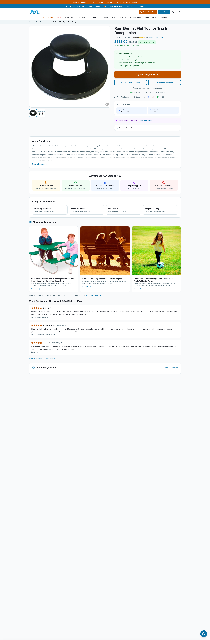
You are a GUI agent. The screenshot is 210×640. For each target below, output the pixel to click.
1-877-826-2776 (94, 6)
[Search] (173, 12)
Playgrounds (69, 17)
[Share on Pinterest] (153, 97)
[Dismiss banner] (208, 2)
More (164, 17)
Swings (95, 17)
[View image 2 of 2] (42, 113)
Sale (59, 17)
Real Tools (151, 17)
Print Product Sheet (124, 97)
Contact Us (140, 6)
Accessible (109, 17)
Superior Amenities (156, 37)
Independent (83, 17)
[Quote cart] (178, 12)
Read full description (40, 164)
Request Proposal (165, 82)
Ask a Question (172, 368)
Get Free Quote (92, 295)
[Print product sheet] (163, 97)
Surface (121, 17)
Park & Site (135, 17)
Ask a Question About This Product (148, 88)
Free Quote (164, 12)
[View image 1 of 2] (33, 113)
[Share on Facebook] (148, 97)
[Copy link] (144, 97)
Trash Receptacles (42, 22)
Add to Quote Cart (149, 74)
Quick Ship (48, 17)
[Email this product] (158, 97)
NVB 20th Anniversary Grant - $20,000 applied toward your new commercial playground (103, 2)
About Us (128, 6)
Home (31, 22)
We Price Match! (128, 46)
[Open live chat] (203, 633)
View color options (146, 120)
